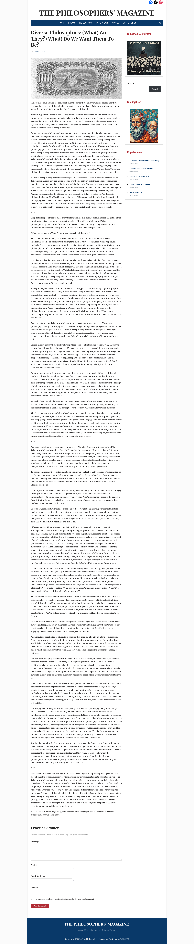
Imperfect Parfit (136, 192)
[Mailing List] (144, 126)
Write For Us (130, 23)
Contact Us (95, 930)
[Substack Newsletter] (144, 58)
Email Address (38, 876)
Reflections (86, 23)
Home (62, 23)
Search (130, 83)
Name (34, 865)
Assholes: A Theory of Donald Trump (144, 161)
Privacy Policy (108, 930)
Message (35, 841)
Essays (72, 23)
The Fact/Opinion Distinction (141, 169)
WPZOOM (124, 939)
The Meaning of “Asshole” (140, 184)
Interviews (102, 23)
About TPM (83, 930)
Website (34, 887)
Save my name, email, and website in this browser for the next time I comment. (63, 899)
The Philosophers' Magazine (97, 12)
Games (115, 23)
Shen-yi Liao (39, 51)
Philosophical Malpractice (140, 176)
